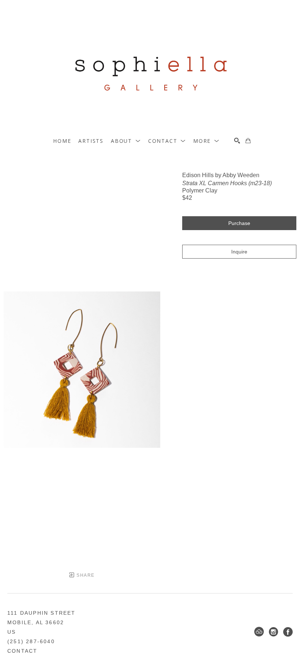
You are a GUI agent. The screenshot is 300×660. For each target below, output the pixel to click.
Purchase (239, 223)
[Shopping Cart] (248, 141)
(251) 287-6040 (31, 641)
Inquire (239, 252)
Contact (22, 651)
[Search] (237, 141)
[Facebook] (288, 632)
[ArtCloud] (259, 632)
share (84, 575)
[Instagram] (273, 632)
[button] (126, 140)
